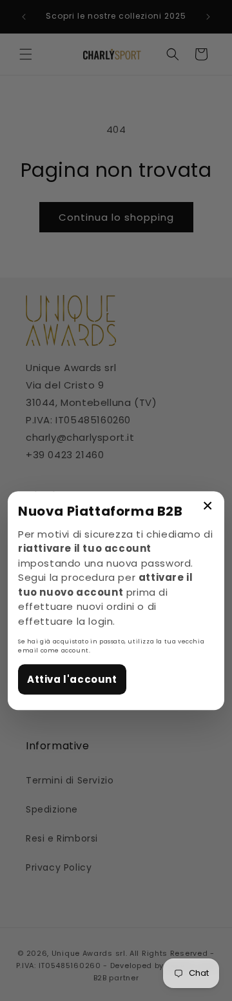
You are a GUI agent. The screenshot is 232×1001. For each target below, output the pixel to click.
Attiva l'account (72, 679)
